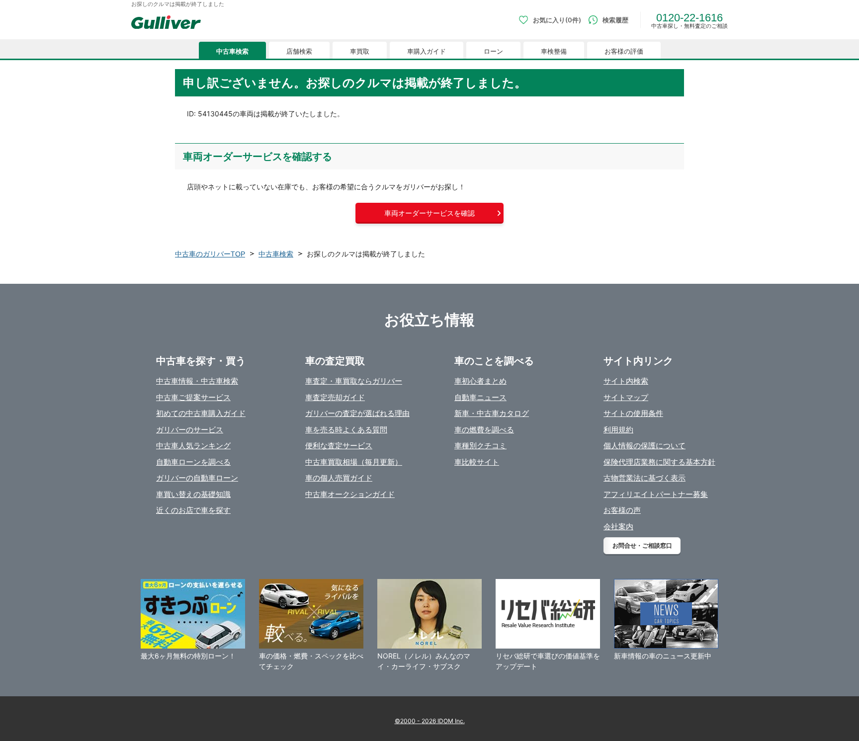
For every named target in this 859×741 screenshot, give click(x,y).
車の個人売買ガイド (338, 478)
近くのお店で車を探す (193, 510)
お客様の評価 (623, 51)
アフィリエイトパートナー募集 (655, 494)
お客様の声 (622, 510)
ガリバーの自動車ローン (197, 478)
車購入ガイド (426, 51)
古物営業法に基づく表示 (644, 478)
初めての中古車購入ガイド (201, 413)
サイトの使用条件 (633, 413)
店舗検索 (299, 51)
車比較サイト (476, 462)
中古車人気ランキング (193, 445)
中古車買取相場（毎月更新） (353, 462)
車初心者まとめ (480, 381)
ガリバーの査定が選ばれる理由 (357, 413)
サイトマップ (625, 397)
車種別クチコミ (480, 445)
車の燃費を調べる (484, 429)
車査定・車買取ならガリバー (353, 381)
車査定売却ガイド (335, 397)
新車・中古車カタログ (491, 413)
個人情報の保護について (644, 445)
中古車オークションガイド (350, 494)
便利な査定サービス (338, 445)
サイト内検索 (625, 381)
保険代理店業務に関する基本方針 (659, 462)
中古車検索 (232, 51)
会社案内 (618, 526)
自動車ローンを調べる (193, 462)
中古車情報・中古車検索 (197, 381)
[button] (429, 213)
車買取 (359, 51)
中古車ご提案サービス (193, 397)
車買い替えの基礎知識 (193, 494)
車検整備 (554, 51)
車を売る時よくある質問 (346, 429)
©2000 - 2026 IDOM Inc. (430, 721)
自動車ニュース (480, 397)
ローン (493, 51)
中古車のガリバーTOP (210, 254)
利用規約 (618, 429)
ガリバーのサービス (189, 429)
